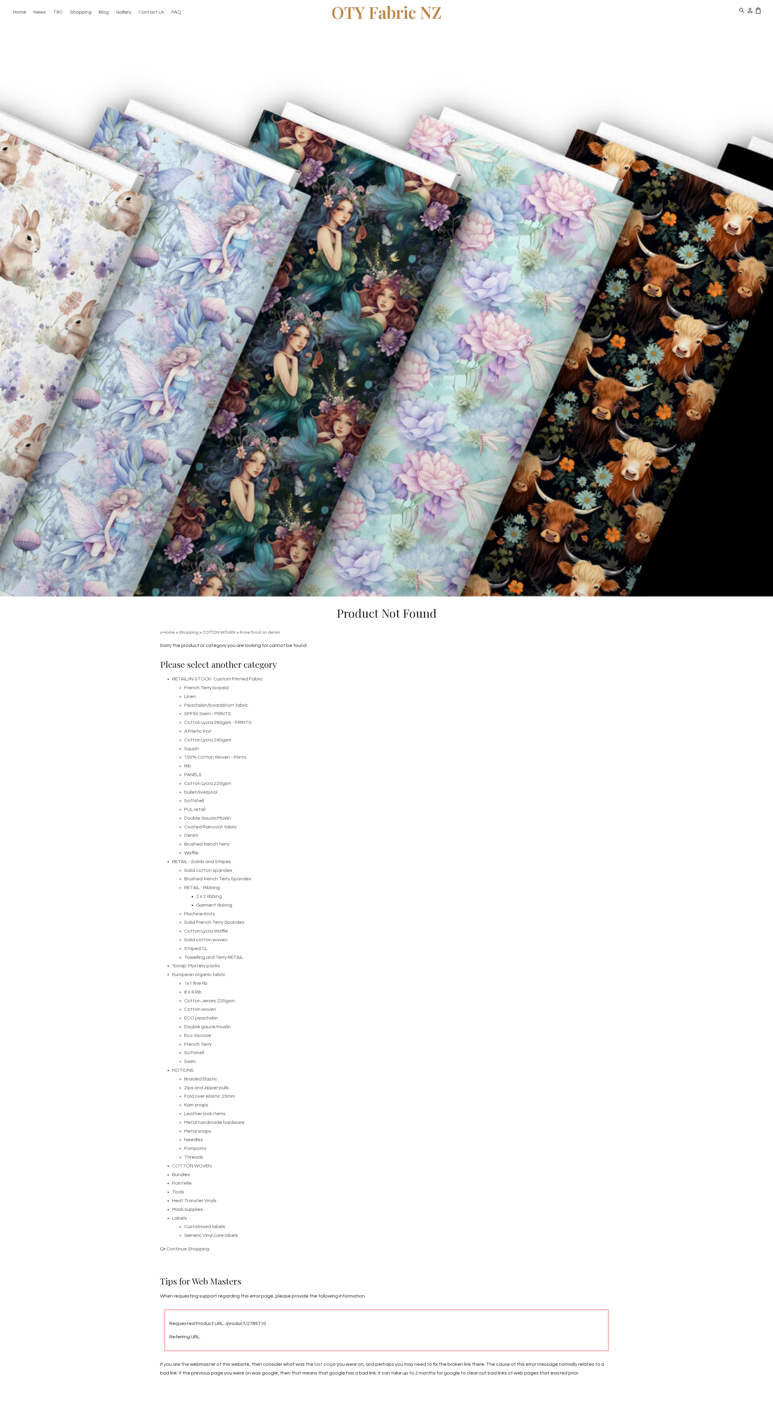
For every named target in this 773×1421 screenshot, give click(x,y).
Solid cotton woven (205, 939)
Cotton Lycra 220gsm (207, 783)
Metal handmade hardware (214, 1122)
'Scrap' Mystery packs (196, 965)
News (40, 12)
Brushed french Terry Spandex (217, 878)
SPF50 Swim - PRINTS (207, 713)
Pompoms (195, 1148)
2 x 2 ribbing (209, 896)
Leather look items (205, 1113)
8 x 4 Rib (193, 992)
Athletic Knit (198, 731)
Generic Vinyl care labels (211, 1235)
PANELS (193, 774)
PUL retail (194, 809)
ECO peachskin (201, 1018)
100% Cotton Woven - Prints (215, 757)
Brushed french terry (206, 844)
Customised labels (204, 1226)
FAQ (176, 12)
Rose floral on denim (260, 632)
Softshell (194, 800)
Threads (193, 1157)
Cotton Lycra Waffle (206, 931)
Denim (191, 835)
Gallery (123, 12)
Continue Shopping (187, 1249)
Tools (178, 1191)
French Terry (198, 1044)
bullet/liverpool (200, 792)
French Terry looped (206, 687)
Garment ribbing (214, 905)
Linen (190, 696)
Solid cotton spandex (208, 870)
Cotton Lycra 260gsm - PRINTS (218, 722)
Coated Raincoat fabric (210, 826)
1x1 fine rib (195, 983)
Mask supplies (187, 1209)
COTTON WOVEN (219, 632)
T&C (58, 12)
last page (325, 1364)
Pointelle (182, 1183)
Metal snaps (197, 1131)
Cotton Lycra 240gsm (207, 740)
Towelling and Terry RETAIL (213, 957)
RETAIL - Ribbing (202, 887)
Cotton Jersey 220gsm (209, 1000)
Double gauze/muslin (207, 1026)
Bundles (181, 1174)
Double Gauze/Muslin (207, 818)
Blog (104, 12)
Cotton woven (200, 1009)
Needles (193, 1139)
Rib (187, 765)
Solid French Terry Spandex (214, 922)
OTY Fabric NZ (386, 12)
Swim (190, 1061)
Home (19, 12)
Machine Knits (199, 913)
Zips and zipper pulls (206, 1087)
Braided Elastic (200, 1079)
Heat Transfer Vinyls (194, 1200)
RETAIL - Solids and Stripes (201, 861)
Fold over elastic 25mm (209, 1096)
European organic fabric (199, 974)
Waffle (191, 852)
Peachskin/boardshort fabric (216, 705)
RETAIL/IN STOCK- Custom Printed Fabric (217, 679)
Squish (191, 748)
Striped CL (195, 948)
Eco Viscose (197, 1035)
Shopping (80, 12)
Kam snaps (196, 1105)
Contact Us (151, 12)
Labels (179, 1218)
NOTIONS (183, 1070)
